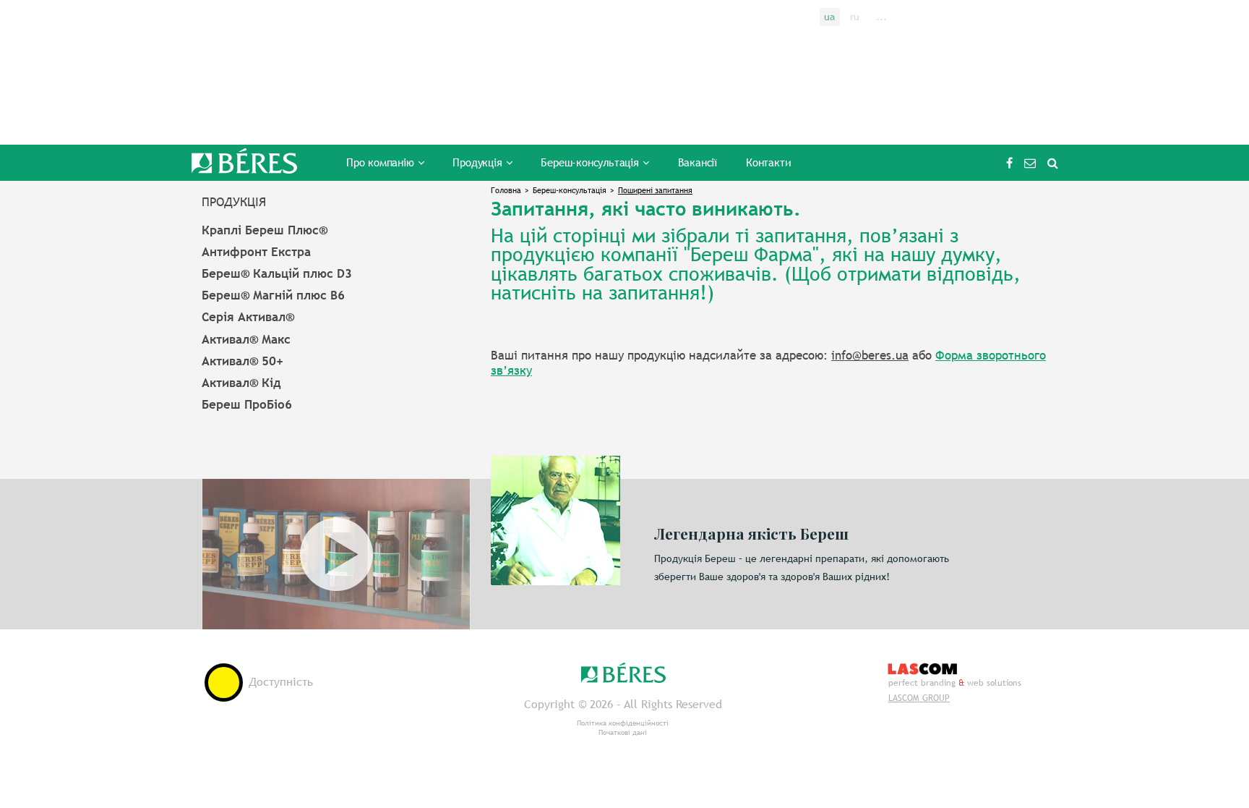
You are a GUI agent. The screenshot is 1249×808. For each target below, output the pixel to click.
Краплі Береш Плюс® (264, 230)
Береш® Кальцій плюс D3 (277, 273)
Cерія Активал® (248, 317)
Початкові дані (622, 732)
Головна (506, 190)
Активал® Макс (246, 339)
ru (854, 16)
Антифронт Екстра (256, 251)
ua (829, 16)
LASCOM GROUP (919, 698)
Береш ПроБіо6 (247, 404)
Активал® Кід (241, 382)
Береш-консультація (569, 190)
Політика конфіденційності (623, 723)
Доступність (281, 682)
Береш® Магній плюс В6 (273, 295)
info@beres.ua (1030, 163)
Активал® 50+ (242, 361)
